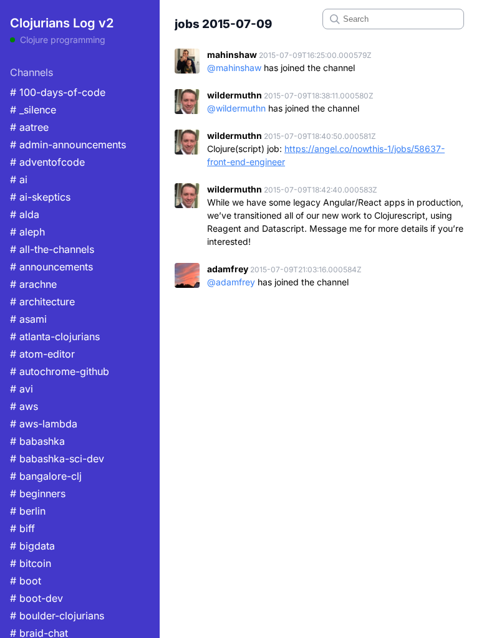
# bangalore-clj (46, 476)
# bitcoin (30, 563)
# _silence (33, 109)
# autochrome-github (59, 371)
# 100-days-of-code (57, 92)
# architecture (42, 301)
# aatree (29, 127)
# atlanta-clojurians (55, 336)
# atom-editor (42, 354)
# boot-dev (36, 598)
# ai (18, 179)
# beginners (37, 493)
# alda (24, 214)
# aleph (27, 232)
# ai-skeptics (40, 197)
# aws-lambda (43, 423)
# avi (21, 389)
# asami (28, 319)
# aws (24, 406)
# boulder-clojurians (57, 615)
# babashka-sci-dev (57, 458)
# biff (22, 528)
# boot (25, 580)
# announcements (51, 266)
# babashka (37, 441)
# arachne (33, 284)
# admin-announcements (68, 144)
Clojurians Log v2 (62, 23)
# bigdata (32, 546)
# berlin (28, 511)
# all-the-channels (52, 249)
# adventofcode (47, 162)
